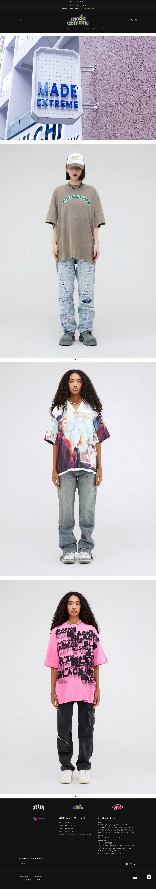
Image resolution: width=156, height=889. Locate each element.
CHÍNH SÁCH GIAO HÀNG (67, 822)
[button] (21, 20)
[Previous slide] (66, 360)
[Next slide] (86, 360)
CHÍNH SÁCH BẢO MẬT (66, 832)
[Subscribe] (50, 864)
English (39, 880)
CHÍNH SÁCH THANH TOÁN (68, 825)
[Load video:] (78, 88)
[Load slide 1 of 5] (70, 359)
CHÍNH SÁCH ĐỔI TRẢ (66, 829)
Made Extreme (122, 881)
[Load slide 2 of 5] (73, 359)
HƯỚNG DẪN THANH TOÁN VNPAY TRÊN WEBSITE (75, 835)
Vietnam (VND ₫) (26, 880)
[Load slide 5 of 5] (81, 359)
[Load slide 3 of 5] (75, 359)
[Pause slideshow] (90, 360)
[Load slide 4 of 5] (78, 359)
